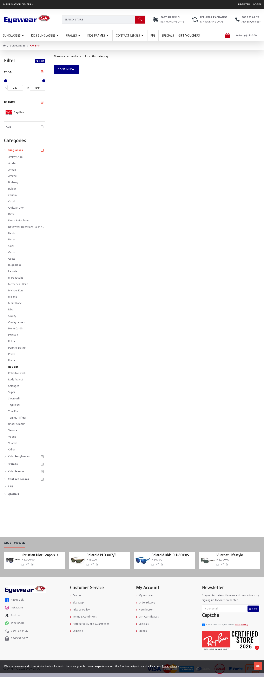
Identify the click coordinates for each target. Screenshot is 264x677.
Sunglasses (17, 46)
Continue (65, 69)
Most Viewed (14, 543)
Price (8, 72)
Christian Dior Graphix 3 (40, 555)
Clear (41, 60)
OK (258, 666)
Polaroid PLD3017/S (101, 555)
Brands (9, 102)
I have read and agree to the (227, 624)
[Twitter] (7, 616)
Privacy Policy (170, 666)
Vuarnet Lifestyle (230, 555)
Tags (7, 127)
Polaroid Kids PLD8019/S (170, 555)
